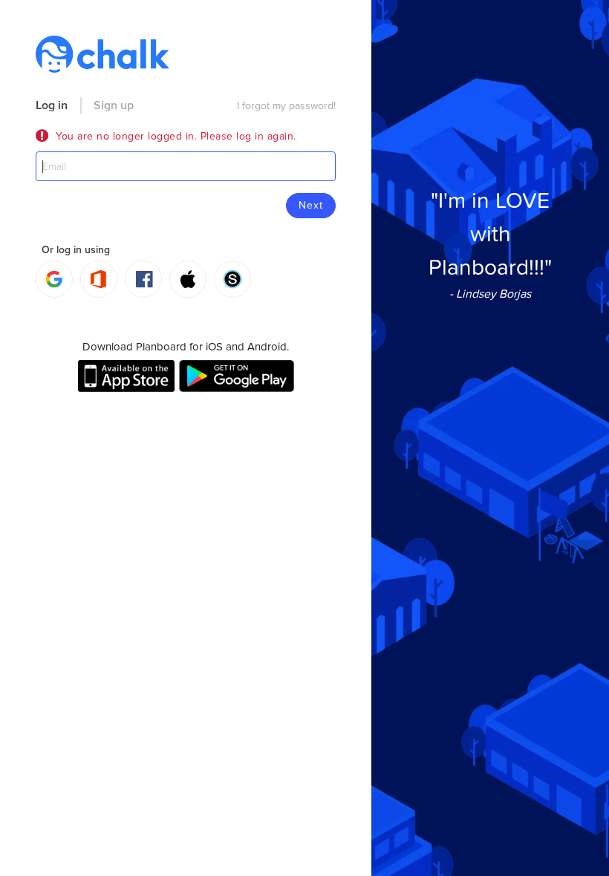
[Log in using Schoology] (232, 279)
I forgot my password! (286, 105)
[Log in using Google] (54, 279)
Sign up (114, 105)
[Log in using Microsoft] (98, 279)
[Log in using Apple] (187, 279)
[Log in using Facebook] (143, 279)
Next (311, 205)
